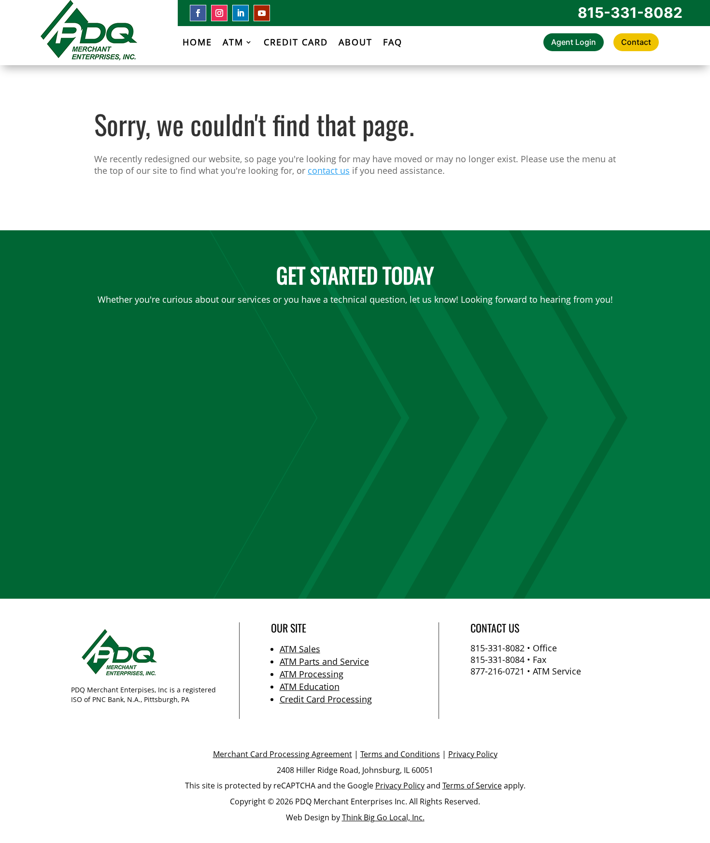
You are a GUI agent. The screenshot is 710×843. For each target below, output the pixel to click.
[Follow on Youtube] (262, 13)
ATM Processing (311, 674)
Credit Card (296, 43)
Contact (636, 42)
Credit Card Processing (326, 699)
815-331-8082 (630, 12)
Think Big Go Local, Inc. (383, 817)
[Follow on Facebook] (198, 13)
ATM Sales (300, 649)
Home (197, 43)
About (355, 43)
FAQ (392, 43)
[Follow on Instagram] (219, 13)
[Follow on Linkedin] (240, 13)
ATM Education (310, 686)
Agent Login (573, 42)
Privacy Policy (472, 754)
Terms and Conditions (400, 754)
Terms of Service (472, 785)
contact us (329, 170)
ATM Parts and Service (324, 661)
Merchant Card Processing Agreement (282, 754)
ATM (233, 43)
